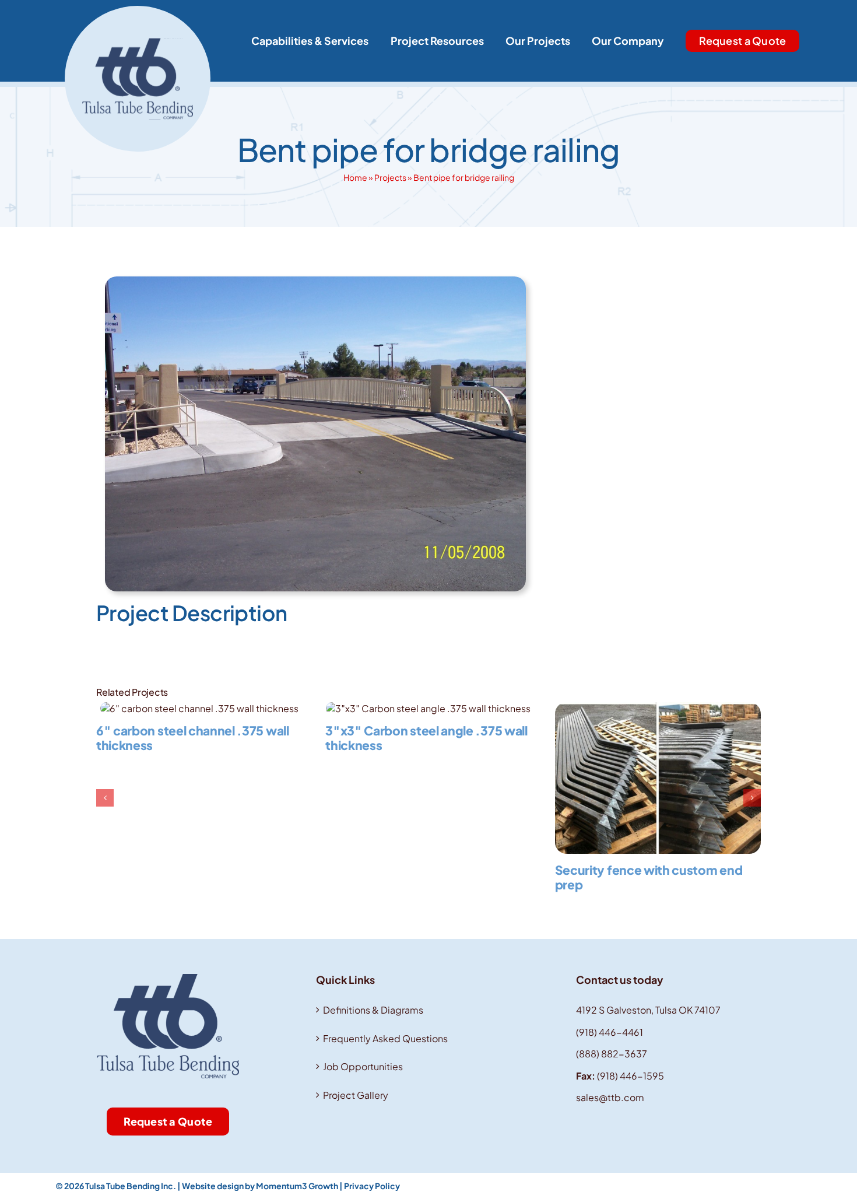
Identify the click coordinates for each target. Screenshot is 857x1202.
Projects (390, 177)
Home (355, 177)
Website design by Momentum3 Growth (260, 1185)
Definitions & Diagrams (373, 1010)
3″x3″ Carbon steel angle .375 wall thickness (426, 738)
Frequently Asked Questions (385, 1038)
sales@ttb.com (610, 1097)
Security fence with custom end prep (649, 877)
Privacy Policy (372, 1185)
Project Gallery (355, 1095)
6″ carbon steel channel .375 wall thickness (192, 738)
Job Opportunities (363, 1066)
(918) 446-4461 (609, 1032)
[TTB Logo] (137, 10)
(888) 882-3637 (611, 1053)
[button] (105, 798)
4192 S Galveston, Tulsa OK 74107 (648, 1010)
